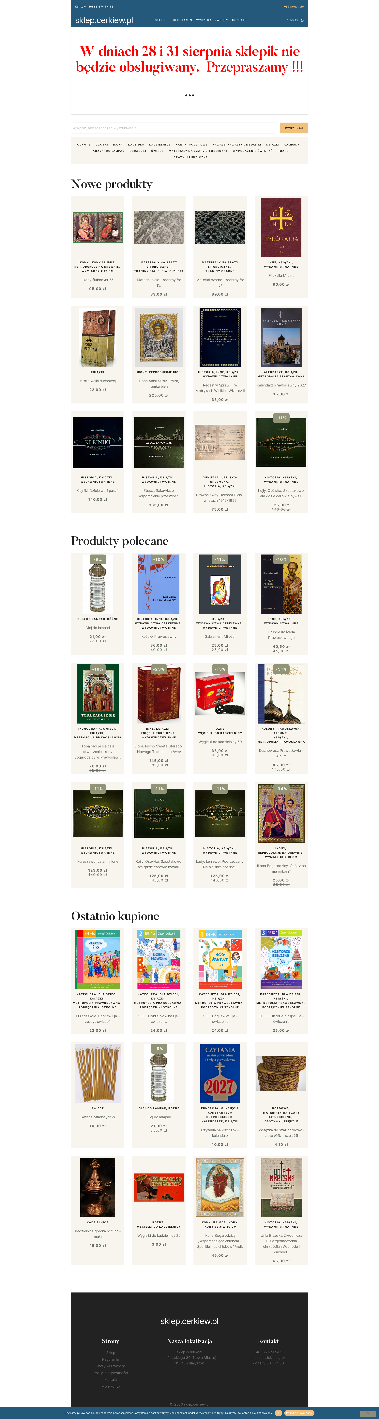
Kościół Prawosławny (158, 636)
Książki (273, 144)
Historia (206, 372)
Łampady (291, 144)
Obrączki (137, 150)
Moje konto (110, 1386)
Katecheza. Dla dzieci (97, 994)
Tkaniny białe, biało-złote (159, 271)
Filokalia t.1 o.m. (281, 275)
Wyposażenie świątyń (253, 150)
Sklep (160, 20)
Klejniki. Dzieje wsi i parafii (97, 490)
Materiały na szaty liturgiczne (198, 150)
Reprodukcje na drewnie (96, 266)
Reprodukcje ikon (165, 372)
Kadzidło (136, 144)
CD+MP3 (84, 144)
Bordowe (280, 1108)
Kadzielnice (160, 144)
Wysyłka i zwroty (212, 20)
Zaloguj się (296, 6)
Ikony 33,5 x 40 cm (220, 1226)
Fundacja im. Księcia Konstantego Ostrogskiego (220, 1113)
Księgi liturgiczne (158, 733)
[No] (368, 1414)
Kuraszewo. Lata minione (97, 861)
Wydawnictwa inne (281, 266)
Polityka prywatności (110, 1373)
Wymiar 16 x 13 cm (281, 857)
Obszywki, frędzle (281, 1121)
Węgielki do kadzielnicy (220, 733)
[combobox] (173, 128)
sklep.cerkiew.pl (104, 20)
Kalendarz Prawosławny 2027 (281, 385)
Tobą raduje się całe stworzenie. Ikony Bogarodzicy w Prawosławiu (97, 751)
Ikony (118, 144)
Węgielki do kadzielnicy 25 (159, 1235)
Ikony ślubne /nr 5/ (98, 280)
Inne (272, 262)
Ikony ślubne (102, 262)
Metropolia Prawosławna (281, 376)
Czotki (102, 144)
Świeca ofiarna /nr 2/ (98, 1117)
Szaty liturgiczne (191, 157)
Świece (157, 150)
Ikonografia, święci (96, 728)
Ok (278, 1412)
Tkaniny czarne (220, 271)
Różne (283, 150)
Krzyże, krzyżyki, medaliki (237, 144)
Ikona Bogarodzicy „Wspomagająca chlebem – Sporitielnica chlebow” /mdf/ (220, 1241)
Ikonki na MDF (213, 1222)
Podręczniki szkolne (98, 1007)
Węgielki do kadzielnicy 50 (220, 742)
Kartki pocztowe (192, 144)
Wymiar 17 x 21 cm (98, 271)
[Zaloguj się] (285, 6)
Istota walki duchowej (98, 381)
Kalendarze (272, 372)
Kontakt (239, 20)
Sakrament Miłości (220, 636)
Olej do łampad (91, 619)
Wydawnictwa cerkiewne (158, 623)
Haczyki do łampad (107, 150)
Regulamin (182, 20)
